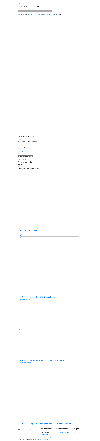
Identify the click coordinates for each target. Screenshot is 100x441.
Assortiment (28, 11)
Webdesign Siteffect (29, 431)
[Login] (51, 2)
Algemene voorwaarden (64, 431)
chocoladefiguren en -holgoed (44, 15)
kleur (19, 148)
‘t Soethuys (24, 429)
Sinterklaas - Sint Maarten (31, 15)
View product (23, 234)
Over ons (38, 11)
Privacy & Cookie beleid (64, 432)
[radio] (24, 146)
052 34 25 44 (45, 434)
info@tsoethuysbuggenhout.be (49, 437)
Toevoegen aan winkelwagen (26, 156)
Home (20, 11)
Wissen (21, 151)
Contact (46, 11)
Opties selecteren (27, 299)
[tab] (51, 159)
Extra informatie (23, 159)
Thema (22, 15)
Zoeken (37, 6)
